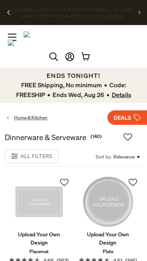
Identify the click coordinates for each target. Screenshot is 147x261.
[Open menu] (12, 37)
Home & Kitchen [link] (30, 118)
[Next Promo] (140, 12)
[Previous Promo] (8, 12)
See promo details (81, 15)
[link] (39, 201)
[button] (69, 56)
